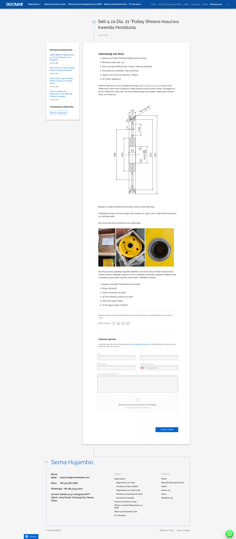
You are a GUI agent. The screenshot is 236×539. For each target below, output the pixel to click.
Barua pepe (102, 364)
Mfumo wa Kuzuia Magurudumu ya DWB (85, 4)
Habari (186, 4)
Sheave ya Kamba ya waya (55, 4)
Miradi (153, 4)
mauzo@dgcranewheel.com (140, 344)
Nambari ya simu (147, 364)
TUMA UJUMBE (167, 430)
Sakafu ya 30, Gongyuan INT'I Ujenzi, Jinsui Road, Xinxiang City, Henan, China (72, 497)
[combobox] (143, 368)
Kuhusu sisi (195, 4)
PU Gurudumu (135, 4)
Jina (98, 354)
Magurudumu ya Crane (125, 483)
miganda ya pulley (152, 86)
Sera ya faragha (183, 530)
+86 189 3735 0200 (73, 488)
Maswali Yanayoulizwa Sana (169, 4)
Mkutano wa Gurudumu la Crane (129, 494)
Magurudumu (34, 4)
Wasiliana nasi (216, 4)
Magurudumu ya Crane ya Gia (128, 490)
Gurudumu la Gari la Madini (127, 486)
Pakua (205, 4)
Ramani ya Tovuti (166, 530)
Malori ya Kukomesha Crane (115, 4)
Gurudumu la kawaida (125, 498)
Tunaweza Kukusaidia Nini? (108, 374)
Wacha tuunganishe (58, 113)
